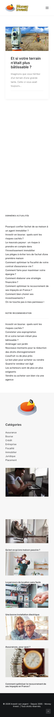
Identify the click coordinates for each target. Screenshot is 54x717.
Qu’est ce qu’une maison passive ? (22, 550)
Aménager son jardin (16, 343)
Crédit (8, 440)
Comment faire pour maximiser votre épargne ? (25, 272)
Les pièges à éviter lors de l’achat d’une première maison (26, 256)
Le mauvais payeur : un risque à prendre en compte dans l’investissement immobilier (22, 246)
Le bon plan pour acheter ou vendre (24, 359)
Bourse (9, 436)
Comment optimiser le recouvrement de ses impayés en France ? (27, 288)
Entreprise (10, 444)
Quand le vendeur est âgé (19, 363)
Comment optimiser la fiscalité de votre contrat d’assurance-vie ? (26, 264)
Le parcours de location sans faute (23, 582)
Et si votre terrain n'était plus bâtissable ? (26, 62)
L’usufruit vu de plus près (18, 355)
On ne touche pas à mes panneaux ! (24, 301)
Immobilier (11, 452)
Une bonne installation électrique (22, 614)
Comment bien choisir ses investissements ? (19, 296)
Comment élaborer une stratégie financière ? (23, 280)
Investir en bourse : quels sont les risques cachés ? (23, 236)
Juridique (10, 456)
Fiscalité (9, 448)
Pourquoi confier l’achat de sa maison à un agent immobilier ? (26, 228)
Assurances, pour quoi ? (17, 647)
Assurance (11, 432)
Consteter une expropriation (20, 332)
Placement (11, 460)
